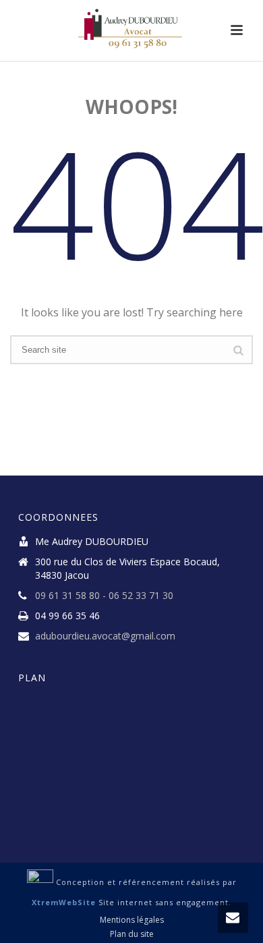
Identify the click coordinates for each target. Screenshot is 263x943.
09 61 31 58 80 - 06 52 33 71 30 (104, 596)
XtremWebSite (64, 902)
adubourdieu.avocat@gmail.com (105, 636)
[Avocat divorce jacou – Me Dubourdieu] (131, 30)
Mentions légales (132, 920)
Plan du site (132, 934)
